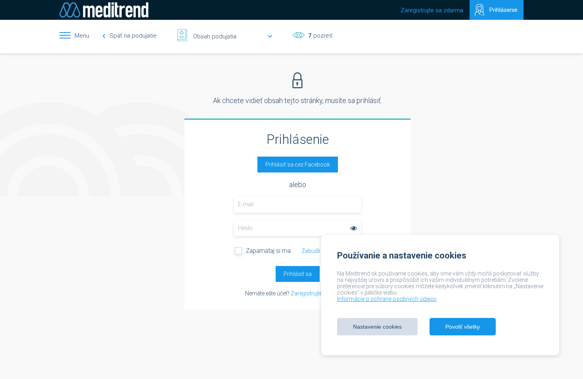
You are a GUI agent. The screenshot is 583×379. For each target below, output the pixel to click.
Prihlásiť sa (298, 274)
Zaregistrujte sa (310, 293)
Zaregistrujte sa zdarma (432, 10)
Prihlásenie (503, 9)
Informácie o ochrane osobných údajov (387, 299)
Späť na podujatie (132, 35)
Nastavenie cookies (377, 326)
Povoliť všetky (462, 326)
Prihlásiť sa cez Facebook (297, 164)
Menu (82, 35)
